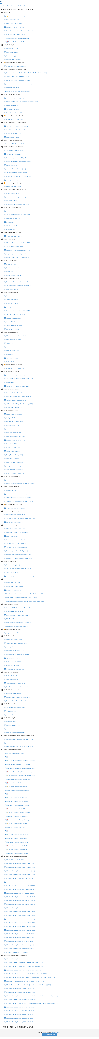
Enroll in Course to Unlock (49, 1034)
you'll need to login (55, 1032)
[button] (1, 1)
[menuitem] (1, 3)
